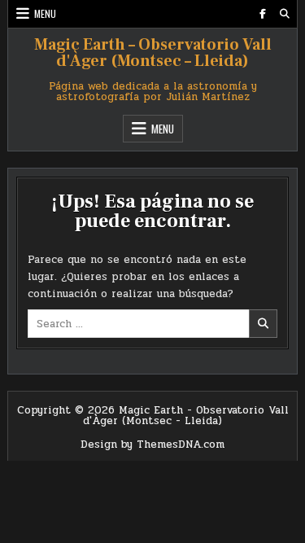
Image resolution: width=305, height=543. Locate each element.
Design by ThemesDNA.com (152, 444)
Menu (45, 13)
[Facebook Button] (263, 14)
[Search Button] (285, 14)
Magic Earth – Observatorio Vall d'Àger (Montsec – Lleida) (153, 53)
